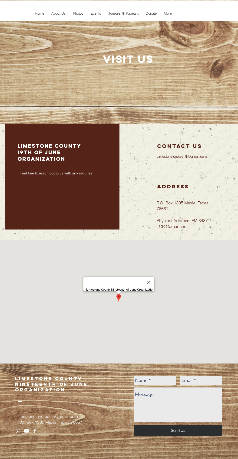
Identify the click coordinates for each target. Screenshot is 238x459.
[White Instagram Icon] (18, 431)
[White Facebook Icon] (35, 431)
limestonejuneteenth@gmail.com (48, 416)
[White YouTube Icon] (26, 431)
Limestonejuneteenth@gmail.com (182, 156)
